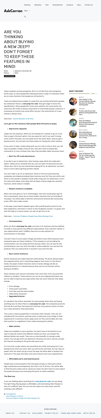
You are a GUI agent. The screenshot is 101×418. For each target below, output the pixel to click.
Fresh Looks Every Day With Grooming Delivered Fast (88, 112)
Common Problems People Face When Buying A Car (33, 216)
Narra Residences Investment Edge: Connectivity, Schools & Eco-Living (87, 134)
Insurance (70, 5)
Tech (47, 5)
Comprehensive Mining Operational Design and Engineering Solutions (87, 145)
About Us (10, 413)
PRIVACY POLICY (51, 413)
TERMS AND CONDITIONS (71, 413)
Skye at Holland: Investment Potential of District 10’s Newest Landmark (88, 123)
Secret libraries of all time (23, 119)
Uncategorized (9, 76)
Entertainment (58, 5)
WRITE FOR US (89, 413)
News (79, 5)
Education (37, 5)
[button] (25, 17)
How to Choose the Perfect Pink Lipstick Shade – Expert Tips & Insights (87, 156)
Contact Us (89, 5)
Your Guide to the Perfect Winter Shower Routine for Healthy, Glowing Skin (87, 102)
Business (27, 5)
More (26, 11)
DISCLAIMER (37, 413)
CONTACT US (25, 413)
